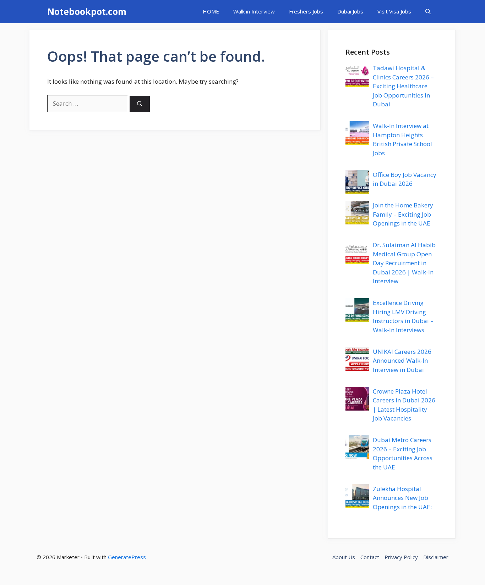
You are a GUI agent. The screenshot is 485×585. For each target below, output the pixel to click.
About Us (343, 557)
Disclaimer (435, 557)
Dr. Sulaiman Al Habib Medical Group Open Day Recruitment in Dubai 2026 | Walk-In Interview (404, 263)
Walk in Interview (254, 11)
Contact (369, 557)
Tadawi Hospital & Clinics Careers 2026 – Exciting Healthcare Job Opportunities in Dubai (403, 86)
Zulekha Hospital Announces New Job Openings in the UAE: (402, 498)
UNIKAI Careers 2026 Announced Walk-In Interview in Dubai (402, 360)
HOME (211, 11)
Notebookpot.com (86, 11)
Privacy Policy (401, 557)
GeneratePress (127, 557)
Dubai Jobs (350, 11)
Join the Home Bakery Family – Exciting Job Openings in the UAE (403, 214)
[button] (428, 11)
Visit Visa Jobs (394, 11)
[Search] (140, 104)
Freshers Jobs (306, 11)
